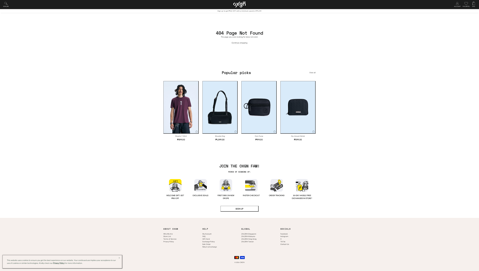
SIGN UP (239, 209)
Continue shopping (239, 43)
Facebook (284, 234)
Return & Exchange (209, 247)
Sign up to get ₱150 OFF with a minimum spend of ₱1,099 (240, 11)
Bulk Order (206, 244)
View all (312, 72)
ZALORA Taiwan (247, 242)
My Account (207, 234)
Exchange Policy (208, 242)
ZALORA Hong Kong (248, 239)
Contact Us (284, 244)
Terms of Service (169, 239)
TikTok (283, 242)
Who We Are (168, 234)
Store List (167, 236)
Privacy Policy (168, 242)
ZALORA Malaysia (248, 236)
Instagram (284, 236)
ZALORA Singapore (248, 234)
